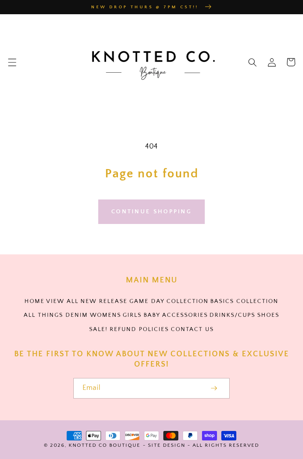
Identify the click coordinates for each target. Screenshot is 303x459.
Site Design (166, 445)
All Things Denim (56, 315)
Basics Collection (244, 301)
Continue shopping (151, 211)
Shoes (268, 315)
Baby (152, 315)
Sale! (98, 329)
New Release (103, 301)
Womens (105, 315)
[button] (12, 62)
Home (34, 301)
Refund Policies (139, 329)
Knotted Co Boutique (104, 445)
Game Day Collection (169, 301)
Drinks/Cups (232, 315)
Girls (132, 315)
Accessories (185, 315)
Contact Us (192, 329)
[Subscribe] (214, 388)
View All (62, 301)
